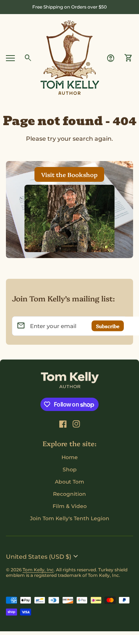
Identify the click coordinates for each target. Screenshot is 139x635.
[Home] (69, 57)
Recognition (69, 494)
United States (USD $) (43, 556)
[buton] (43, 556)
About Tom (69, 481)
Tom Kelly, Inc (38, 569)
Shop (70, 469)
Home (70, 457)
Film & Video (70, 506)
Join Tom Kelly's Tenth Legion (69, 518)
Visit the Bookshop (69, 174)
